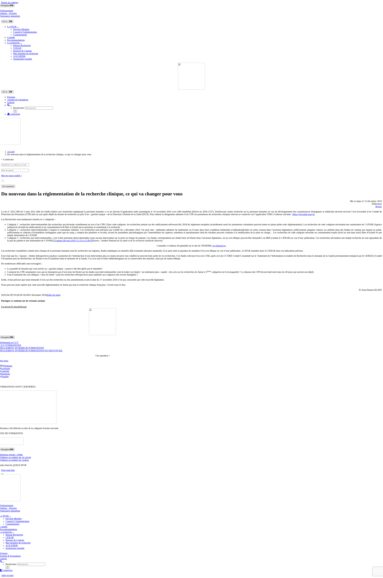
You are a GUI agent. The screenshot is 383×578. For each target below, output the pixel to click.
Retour (378, 206)
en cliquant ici (219, 245)
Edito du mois (53, 295)
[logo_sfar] (191, 89)
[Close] (2, 473)
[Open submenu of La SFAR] (17, 27)
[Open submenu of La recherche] (20, 43)
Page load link (8, 470)
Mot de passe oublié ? (11, 175)
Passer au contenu (9, 2)
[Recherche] (8, 105)
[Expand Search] (11, 105)
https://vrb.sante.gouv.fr (303, 214)
